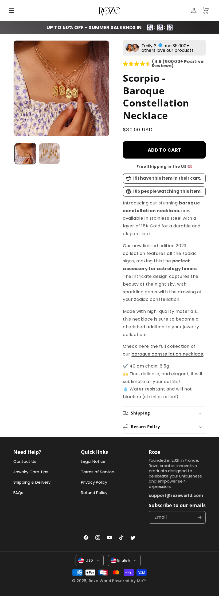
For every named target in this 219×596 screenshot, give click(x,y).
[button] (12, 10)
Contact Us (24, 461)
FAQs (18, 492)
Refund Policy (94, 492)
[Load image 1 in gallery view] (25, 153)
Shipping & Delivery (31, 482)
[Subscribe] (199, 517)
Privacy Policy (94, 482)
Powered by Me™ (129, 580)
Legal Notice (93, 461)
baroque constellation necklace (167, 354)
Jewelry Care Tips (30, 472)
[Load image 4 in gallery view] (49, 153)
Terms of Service (97, 472)
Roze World (100, 580)
